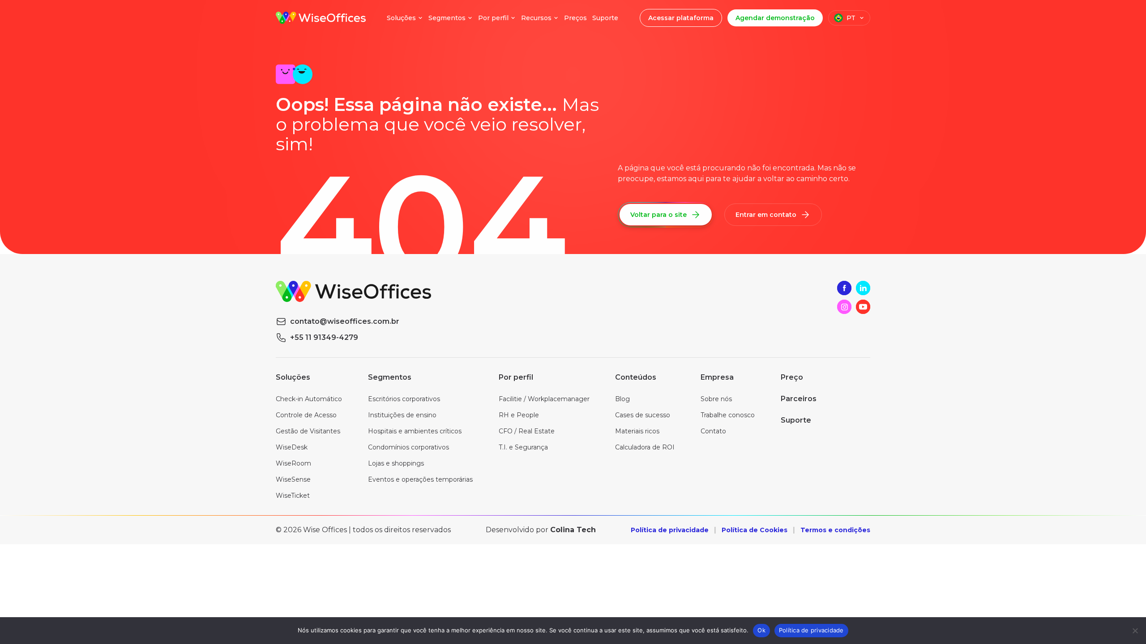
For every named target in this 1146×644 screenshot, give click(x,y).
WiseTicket (293, 495)
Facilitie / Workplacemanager (544, 399)
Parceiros (799, 398)
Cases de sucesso (642, 415)
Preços (575, 18)
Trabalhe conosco (728, 415)
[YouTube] (863, 307)
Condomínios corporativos (408, 447)
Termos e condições (835, 530)
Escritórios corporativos (404, 399)
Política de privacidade (670, 530)
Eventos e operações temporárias (420, 479)
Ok (761, 630)
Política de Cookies (754, 530)
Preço (792, 377)
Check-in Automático (309, 399)
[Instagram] (844, 307)
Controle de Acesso (306, 415)
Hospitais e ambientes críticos (415, 431)
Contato (713, 431)
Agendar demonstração (775, 18)
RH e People (519, 415)
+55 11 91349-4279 (324, 337)
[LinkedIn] (863, 288)
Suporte (605, 18)
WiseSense (293, 479)
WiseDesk (292, 447)
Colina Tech (573, 529)
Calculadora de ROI (645, 447)
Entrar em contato (765, 215)
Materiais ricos (637, 431)
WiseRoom (293, 463)
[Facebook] (844, 288)
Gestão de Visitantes (308, 431)
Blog (622, 399)
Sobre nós (716, 399)
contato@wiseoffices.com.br (344, 321)
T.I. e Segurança (523, 447)
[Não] (1134, 630)
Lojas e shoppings (396, 463)
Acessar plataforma (681, 18)
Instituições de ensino (402, 415)
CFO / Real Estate (527, 431)
